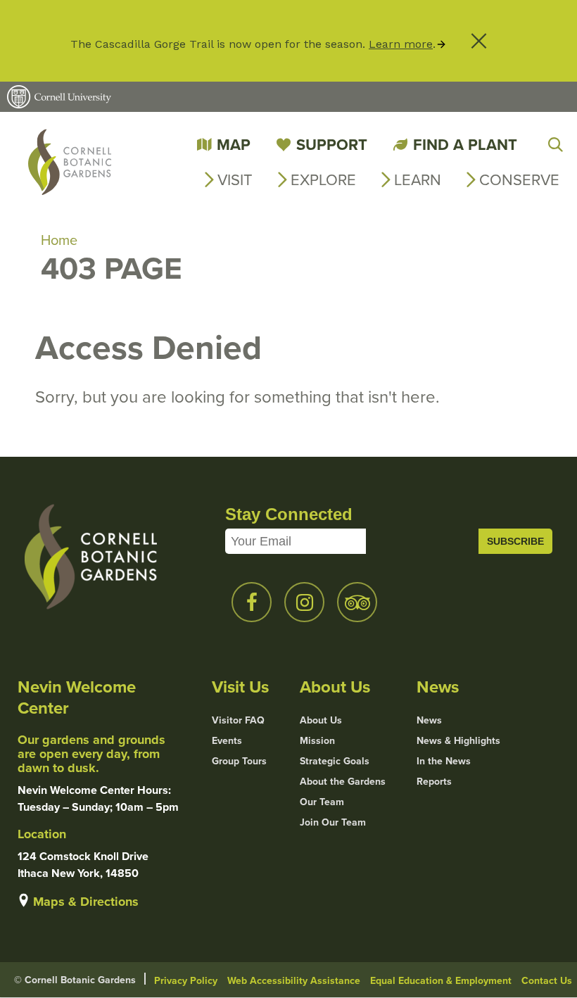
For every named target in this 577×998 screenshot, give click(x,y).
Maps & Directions (86, 901)
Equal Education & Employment (441, 980)
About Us (321, 720)
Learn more (401, 44)
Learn (417, 179)
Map (234, 144)
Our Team (322, 802)
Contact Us (546, 980)
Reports (434, 781)
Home (59, 239)
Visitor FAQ (238, 720)
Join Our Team (333, 822)
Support (331, 144)
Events (227, 740)
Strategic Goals (334, 761)
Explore (323, 179)
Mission (317, 740)
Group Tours (239, 761)
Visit (235, 179)
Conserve (519, 179)
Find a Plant (465, 144)
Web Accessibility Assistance (293, 980)
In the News (444, 761)
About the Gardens (343, 781)
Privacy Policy (185, 980)
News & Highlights (458, 740)
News (429, 720)
